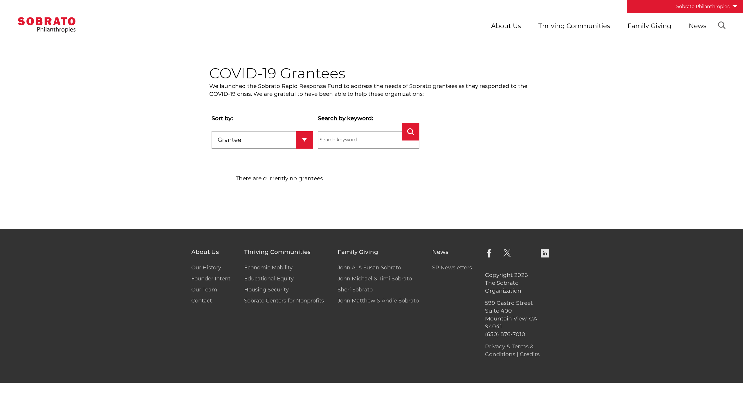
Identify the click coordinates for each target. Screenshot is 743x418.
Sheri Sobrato (355, 290)
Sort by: (222, 118)
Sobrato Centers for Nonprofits (284, 301)
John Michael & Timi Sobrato (375, 278)
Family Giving (649, 26)
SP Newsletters (452, 267)
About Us (506, 26)
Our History (206, 267)
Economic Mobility (268, 267)
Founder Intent (210, 278)
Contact (201, 301)
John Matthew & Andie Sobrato (378, 301)
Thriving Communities (574, 26)
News (697, 26)
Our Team (204, 290)
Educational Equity (269, 278)
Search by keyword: (345, 118)
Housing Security (266, 290)
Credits (530, 354)
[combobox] (262, 140)
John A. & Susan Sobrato (369, 267)
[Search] (722, 26)
